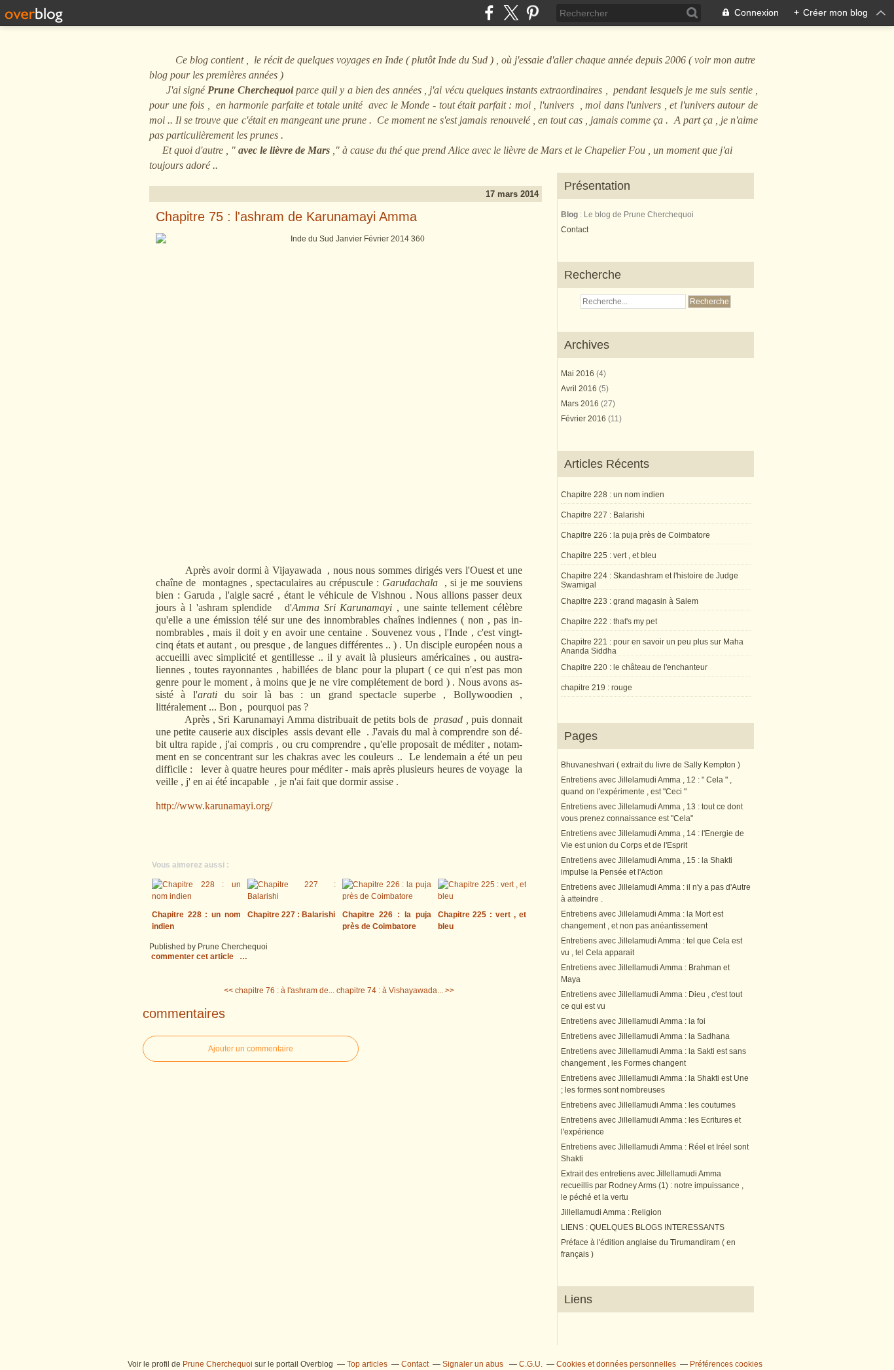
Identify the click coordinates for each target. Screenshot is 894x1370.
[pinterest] (532, 12)
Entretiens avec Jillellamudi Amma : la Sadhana (645, 1036)
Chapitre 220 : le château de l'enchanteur (634, 667)
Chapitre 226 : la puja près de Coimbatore (635, 535)
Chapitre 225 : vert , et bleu (608, 555)
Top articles (367, 1364)
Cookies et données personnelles (616, 1364)
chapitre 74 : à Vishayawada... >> (395, 990)
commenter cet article (193, 956)
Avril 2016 (580, 388)
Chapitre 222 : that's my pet (609, 621)
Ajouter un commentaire (250, 1048)
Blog (569, 214)
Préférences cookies (726, 1364)
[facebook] (489, 12)
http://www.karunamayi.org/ (214, 805)
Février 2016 (584, 418)
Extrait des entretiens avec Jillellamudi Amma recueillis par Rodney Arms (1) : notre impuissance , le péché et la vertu (652, 1185)
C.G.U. (531, 1364)
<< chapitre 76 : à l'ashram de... (279, 990)
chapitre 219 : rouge (596, 687)
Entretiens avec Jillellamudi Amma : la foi (633, 1021)
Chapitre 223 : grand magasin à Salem (629, 601)
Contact (574, 229)
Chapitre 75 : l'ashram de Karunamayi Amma (286, 216)
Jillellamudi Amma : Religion (611, 1212)
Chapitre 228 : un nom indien (612, 494)
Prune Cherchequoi (218, 1364)
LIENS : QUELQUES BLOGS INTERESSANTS (642, 1227)
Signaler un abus (473, 1364)
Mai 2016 (578, 373)
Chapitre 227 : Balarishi (603, 514)
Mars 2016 (581, 403)
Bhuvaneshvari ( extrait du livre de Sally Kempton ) (650, 764)
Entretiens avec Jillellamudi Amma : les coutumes (648, 1105)
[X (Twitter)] (511, 12)
